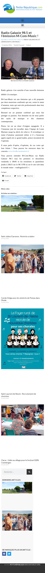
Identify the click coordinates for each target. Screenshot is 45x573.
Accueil (4, 39)
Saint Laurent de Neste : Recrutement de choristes (18, 395)
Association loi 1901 (25, 565)
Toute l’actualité (15, 39)
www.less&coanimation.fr (18, 151)
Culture (28, 45)
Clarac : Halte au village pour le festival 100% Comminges (20, 461)
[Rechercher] (29, 472)
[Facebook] (4, 554)
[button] (22, 20)
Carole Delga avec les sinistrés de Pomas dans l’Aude (20, 299)
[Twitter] (9, 554)
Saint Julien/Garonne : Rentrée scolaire (17, 236)
